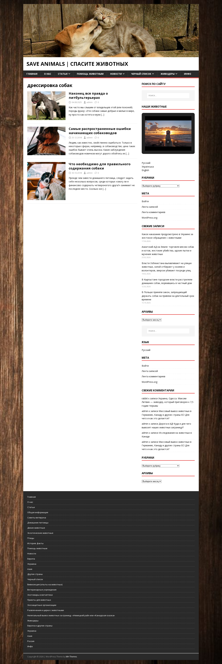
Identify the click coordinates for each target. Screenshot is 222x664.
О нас (47, 73)
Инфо (187, 73)
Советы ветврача (36, 517)
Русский (146, 162)
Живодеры (168, 73)
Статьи (62, 73)
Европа (31, 558)
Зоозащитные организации (41, 605)
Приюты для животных (39, 599)
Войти (145, 201)
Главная (31, 73)
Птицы (30, 538)
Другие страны (35, 574)
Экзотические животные (40, 532)
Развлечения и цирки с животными (45, 610)
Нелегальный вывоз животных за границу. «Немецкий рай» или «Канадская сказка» (71, 615)
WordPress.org (149, 217)
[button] (161, 142)
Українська (148, 166)
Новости (116, 73)
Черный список (141, 73)
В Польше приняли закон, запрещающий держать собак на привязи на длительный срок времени (168, 296)
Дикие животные (36, 527)
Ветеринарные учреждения (41, 589)
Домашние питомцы (37, 522)
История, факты (35, 543)
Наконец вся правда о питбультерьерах (88, 95)
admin (89, 102)
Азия (29, 569)
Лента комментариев (153, 212)
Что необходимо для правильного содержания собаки (100, 166)
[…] (102, 114)
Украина (31, 563)
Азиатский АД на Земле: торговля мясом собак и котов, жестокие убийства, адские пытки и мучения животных (168, 250)
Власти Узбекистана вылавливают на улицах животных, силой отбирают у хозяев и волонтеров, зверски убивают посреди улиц (167, 267)
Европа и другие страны (39, 625)
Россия (30, 641)
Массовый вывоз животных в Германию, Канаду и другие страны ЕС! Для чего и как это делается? (166, 415)
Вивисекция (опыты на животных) (44, 584)
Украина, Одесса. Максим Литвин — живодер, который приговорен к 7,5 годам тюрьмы (167, 402)
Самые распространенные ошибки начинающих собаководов (100, 131)
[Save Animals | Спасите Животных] (111, 55)
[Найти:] (168, 95)
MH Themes (71, 656)
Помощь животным (90, 73)
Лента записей (150, 206)
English (145, 170)
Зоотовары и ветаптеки (40, 594)
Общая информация (37, 512)
